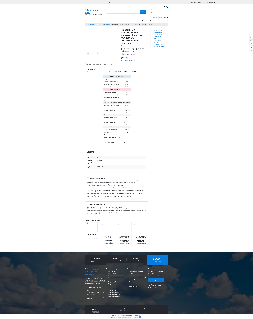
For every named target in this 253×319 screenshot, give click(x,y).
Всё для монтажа (158, 32)
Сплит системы (131, 59)
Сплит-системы (122, 20)
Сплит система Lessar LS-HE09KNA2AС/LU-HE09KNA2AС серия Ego (108, 239)
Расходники (150, 20)
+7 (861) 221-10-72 (195, 2)
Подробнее (92, 234)
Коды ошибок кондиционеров (138, 276)
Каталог (113, 20)
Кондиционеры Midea (114, 292)
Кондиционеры (112, 273)
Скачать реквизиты (156, 280)
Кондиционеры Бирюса (115, 290)
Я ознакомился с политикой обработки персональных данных (125, 317)
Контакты (159, 20)
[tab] (88, 64)
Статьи (131, 273)
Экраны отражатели (159, 46)
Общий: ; (95, 287)
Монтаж (131, 20)
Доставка (111, 64)
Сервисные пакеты (159, 44)
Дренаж (156, 38)
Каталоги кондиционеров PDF (137, 278)
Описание (88, 64)
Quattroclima (124, 60)
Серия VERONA (132, 60)
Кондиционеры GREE (114, 294)
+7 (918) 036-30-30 (209, 2)
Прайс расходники (160, 17)
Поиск (143, 12)
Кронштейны (157, 40)
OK (140, 317)
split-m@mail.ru (91, 294)
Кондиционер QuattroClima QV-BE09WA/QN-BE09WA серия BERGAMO (141, 239)
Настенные (138, 59)
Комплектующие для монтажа (116, 276)
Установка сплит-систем (136, 271)
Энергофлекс (157, 36)
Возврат (105, 64)
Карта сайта (132, 280)
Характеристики (97, 64)
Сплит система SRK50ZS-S (92, 235)
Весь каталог (111, 271)
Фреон (156, 42)
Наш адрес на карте (117, 260)
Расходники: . (96, 292)
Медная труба (140, 20)
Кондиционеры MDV (114, 296)
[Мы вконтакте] (148, 290)
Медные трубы (112, 282)
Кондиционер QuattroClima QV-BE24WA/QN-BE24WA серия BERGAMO (124, 239)
